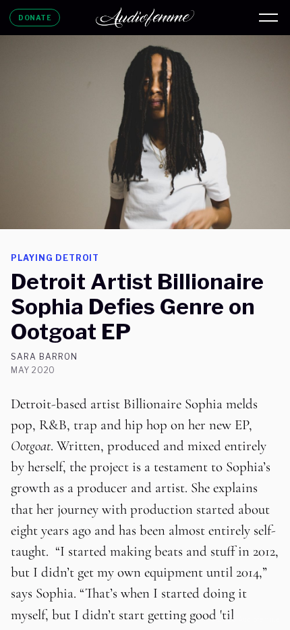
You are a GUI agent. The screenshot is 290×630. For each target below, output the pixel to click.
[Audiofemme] (145, 17)
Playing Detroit (55, 258)
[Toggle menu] (268, 17)
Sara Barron (44, 357)
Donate (34, 18)
